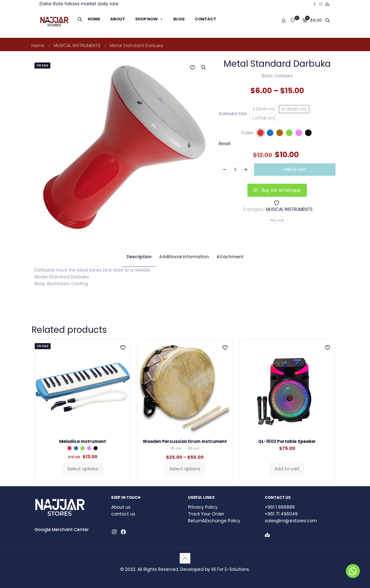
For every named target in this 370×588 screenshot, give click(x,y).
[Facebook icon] (314, 4)
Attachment (229, 257)
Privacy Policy (203, 507)
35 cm (175, 448)
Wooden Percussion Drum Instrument (185, 441)
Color (247, 133)
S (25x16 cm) (263, 109)
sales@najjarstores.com (291, 521)
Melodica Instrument (82, 441)
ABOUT (117, 19)
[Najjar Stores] (54, 20)
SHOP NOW (146, 19)
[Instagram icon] (321, 4)
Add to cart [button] (287, 469)
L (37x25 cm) (264, 118)
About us (120, 507)
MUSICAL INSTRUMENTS (77, 46)
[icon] (327, 4)
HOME (94, 19)
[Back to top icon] (185, 558)
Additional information (184, 257)
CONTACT (205, 19)
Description (139, 257)
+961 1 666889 (280, 507)
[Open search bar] (80, 19)
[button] (204, 67)
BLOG (179, 19)
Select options (82, 469)
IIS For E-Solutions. (230, 569)
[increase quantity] (245, 169)
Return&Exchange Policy (214, 521)
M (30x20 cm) (294, 109)
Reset (225, 144)
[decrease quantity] (224, 169)
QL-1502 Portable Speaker (287, 441)
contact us (123, 514)
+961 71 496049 (281, 514)
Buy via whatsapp (281, 190)
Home (37, 46)
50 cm (193, 448)
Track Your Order (206, 514)
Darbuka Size (233, 114)
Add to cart (294, 169)
